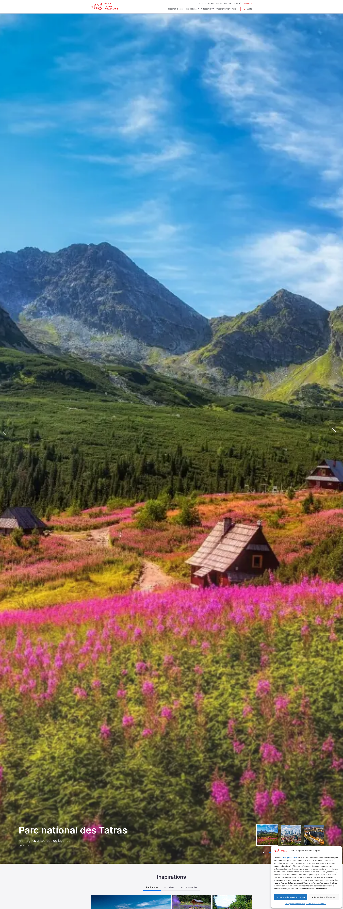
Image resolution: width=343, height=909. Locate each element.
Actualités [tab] (169, 887)
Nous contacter (223, 3)
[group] (267, 835)
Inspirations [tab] (152, 887)
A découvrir (206, 9)
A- (234, 3)
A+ (237, 3)
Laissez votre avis (206, 3)
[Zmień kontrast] (240, 3)
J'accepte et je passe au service (290, 897)
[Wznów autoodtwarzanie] (263, 852)
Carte (249, 9)
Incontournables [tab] (189, 887)
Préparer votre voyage (226, 9)
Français (247, 3)
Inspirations (191, 9)
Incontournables (175, 9)
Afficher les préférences (323, 897)
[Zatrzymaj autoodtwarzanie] (258, 852)
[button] (336, 432)
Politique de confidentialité (295, 904)
